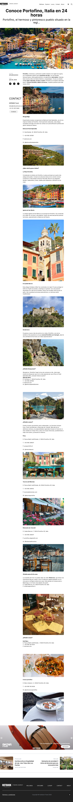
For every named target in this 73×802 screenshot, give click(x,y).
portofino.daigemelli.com (31, 538)
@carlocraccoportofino (31, 690)
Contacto (13, 111)
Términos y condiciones (8, 794)
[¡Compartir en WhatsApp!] (18, 83)
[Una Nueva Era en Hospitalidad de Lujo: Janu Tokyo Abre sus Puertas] (6, 763)
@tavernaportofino (30, 495)
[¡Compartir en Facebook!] (10, 83)
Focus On (55, 767)
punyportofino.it (28, 446)
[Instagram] (70, 795)
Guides (69, 29)
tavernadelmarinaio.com (30, 492)
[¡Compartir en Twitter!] (14, 83)
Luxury (52, 4)
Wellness (41, 4)
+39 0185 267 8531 (29, 644)
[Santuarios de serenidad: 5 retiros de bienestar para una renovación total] (66, 763)
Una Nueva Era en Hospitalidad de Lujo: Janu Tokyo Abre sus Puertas (24, 763)
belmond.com (28, 139)
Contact (58, 4)
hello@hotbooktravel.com (16, 106)
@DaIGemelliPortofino (30, 541)
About (62, 4)
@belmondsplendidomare (31, 384)
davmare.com (28, 646)
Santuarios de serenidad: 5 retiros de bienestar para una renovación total (49, 763)
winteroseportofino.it (29, 586)
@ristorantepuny (29, 449)
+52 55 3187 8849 (14, 108)
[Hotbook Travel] (36, 737)
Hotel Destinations (20, 767)
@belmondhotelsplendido (31, 142)
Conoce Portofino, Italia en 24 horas (36, 13)
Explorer (47, 4)
